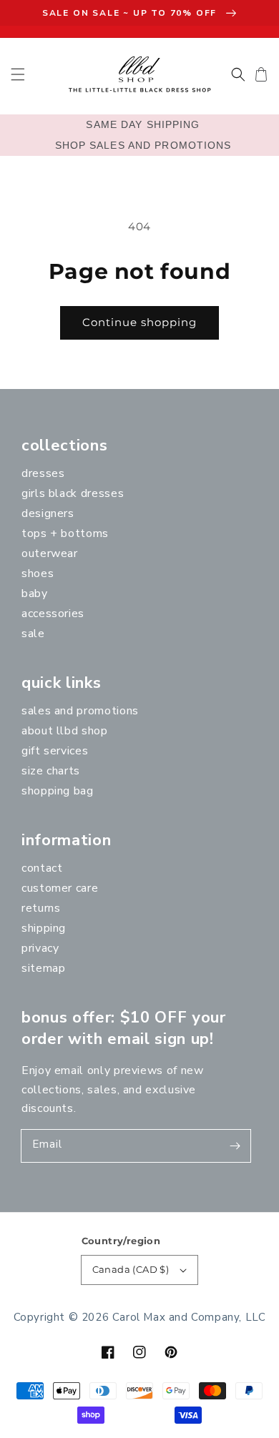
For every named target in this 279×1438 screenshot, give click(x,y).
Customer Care (59, 888)
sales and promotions (80, 711)
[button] (18, 74)
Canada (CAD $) (131, 1269)
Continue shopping (139, 322)
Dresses (42, 473)
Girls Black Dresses (72, 493)
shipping (43, 928)
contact (41, 868)
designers (47, 513)
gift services (54, 751)
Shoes (37, 573)
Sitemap (43, 968)
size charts (50, 771)
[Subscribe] (234, 1145)
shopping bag (57, 791)
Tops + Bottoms (65, 533)
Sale (33, 633)
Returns (40, 908)
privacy (40, 948)
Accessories (52, 613)
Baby (34, 593)
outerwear (49, 553)
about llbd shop (64, 731)
